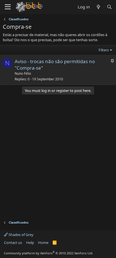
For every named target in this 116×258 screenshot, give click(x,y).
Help (30, 242)
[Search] (109, 7)
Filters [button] (104, 49)
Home (43, 242)
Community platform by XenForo (48, 253)
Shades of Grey (21, 234)
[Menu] (7, 7)
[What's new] (98, 7)
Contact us (13, 242)
